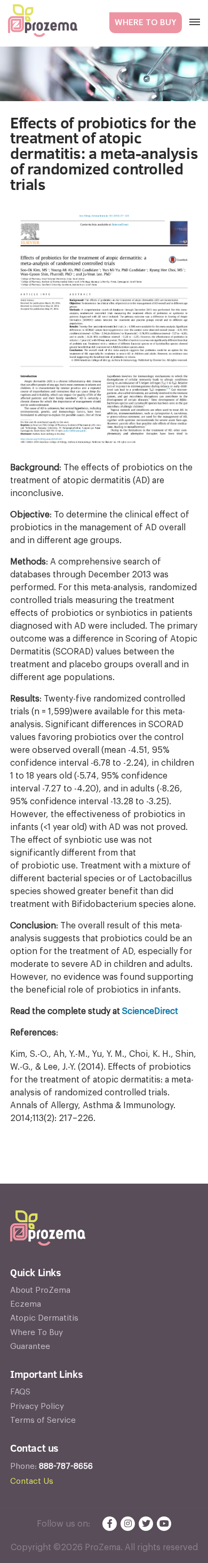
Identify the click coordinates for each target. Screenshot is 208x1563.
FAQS (20, 1392)
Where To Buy (146, 23)
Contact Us (31, 1481)
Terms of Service (43, 1420)
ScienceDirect (150, 1011)
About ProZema (40, 1290)
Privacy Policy (37, 1406)
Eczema (25, 1304)
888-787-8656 (66, 1466)
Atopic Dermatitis (44, 1318)
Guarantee (30, 1347)
